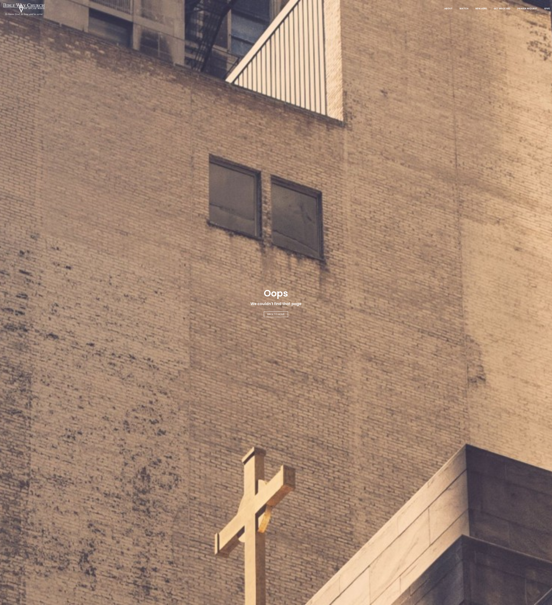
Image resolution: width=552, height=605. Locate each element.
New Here (481, 8)
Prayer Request (527, 8)
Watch (463, 8)
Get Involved (502, 8)
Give (547, 8)
